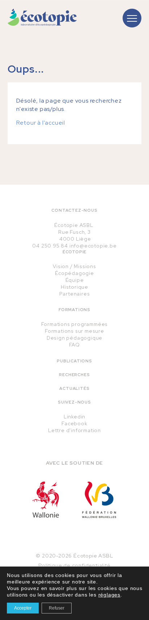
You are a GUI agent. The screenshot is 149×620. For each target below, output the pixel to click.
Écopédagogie (74, 273)
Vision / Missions (74, 266)
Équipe (74, 280)
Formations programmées (74, 324)
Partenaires (74, 293)
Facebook (74, 423)
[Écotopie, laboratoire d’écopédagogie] (42, 17)
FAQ (74, 344)
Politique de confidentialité (74, 565)
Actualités (74, 388)
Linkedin (74, 416)
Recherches (74, 374)
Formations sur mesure (74, 331)
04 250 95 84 (50, 245)
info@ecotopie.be (93, 245)
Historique (74, 287)
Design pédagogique (74, 338)
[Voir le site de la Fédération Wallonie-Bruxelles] (99, 499)
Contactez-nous (74, 210)
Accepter (22, 608)
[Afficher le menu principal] (132, 18)
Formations (74, 309)
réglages (109, 595)
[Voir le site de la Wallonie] (46, 499)
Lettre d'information (74, 430)
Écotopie (74, 251)
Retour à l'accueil (40, 122)
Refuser (56, 608)
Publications (74, 360)
